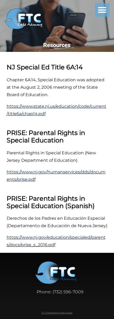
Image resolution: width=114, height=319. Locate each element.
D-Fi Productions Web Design (56, 312)
